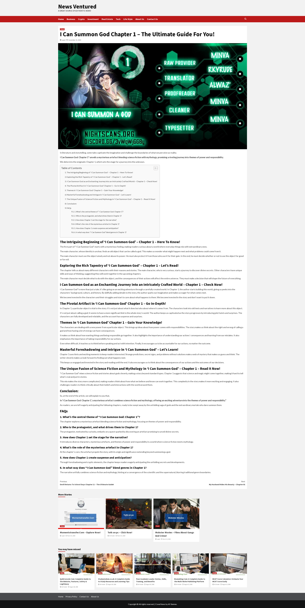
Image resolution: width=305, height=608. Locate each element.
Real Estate (107, 19)
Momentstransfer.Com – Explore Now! (80, 532)
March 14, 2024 (166, 539)
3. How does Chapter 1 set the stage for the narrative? (95, 220)
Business (71, 19)
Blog (62, 573)
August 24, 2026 (112, 584)
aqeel (64, 40)
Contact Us (152, 19)
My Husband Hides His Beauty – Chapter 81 (227, 483)
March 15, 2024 (71, 536)
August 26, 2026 (74, 587)
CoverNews (160, 604)
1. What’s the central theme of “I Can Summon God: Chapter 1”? (98, 212)
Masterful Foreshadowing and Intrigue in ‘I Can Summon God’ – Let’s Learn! (99, 195)
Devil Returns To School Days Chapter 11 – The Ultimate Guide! (87, 483)
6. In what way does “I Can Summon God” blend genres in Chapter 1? (100, 232)
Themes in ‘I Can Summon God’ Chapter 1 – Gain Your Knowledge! (95, 190)
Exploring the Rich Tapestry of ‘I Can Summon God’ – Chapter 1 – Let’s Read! (99, 177)
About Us (139, 19)
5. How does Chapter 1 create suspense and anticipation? (96, 228)
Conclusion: (72, 203)
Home (61, 19)
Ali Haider (112, 536)
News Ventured (77, 6)
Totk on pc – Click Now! (120, 532)
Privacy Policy (71, 596)
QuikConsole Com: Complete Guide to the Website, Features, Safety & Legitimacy (75, 581)
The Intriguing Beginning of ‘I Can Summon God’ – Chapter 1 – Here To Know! (100, 172)
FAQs (69, 208)
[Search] (245, 19)
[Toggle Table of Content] (154, 168)
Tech (118, 19)
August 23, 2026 (188, 584)
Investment (93, 19)
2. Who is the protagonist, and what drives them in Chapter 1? (98, 216)
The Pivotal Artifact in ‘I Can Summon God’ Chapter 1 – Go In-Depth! (96, 186)
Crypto (81, 19)
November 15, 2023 (74, 40)
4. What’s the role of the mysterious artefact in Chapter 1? (96, 224)
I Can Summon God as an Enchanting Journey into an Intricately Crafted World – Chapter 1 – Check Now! (112, 181)
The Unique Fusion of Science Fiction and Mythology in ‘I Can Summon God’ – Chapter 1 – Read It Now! (111, 199)
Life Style (127, 19)
